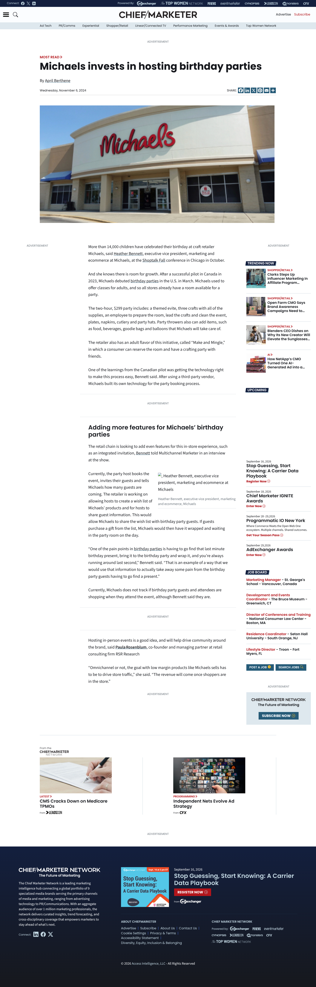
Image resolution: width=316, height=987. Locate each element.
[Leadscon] (54, 813)
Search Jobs (289, 667)
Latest (44, 796)
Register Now (256, 481)
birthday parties (144, 281)
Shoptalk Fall (154, 260)
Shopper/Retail (117, 26)
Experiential (91, 26)
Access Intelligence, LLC (148, 963)
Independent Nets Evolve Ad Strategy (203, 803)
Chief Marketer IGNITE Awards (269, 498)
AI (268, 354)
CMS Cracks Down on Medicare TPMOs (73, 803)
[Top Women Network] (182, 3)
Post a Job (258, 667)
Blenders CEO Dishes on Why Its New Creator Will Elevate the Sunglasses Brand (288, 337)
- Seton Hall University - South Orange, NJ (277, 636)
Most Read (49, 57)
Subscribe (302, 14)
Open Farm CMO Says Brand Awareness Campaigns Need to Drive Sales (286, 309)
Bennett (143, 453)
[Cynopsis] (252, 4)
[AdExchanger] (146, 3)
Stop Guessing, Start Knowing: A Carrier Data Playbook (272, 471)
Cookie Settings (133, 933)
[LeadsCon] (271, 3)
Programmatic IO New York (275, 520)
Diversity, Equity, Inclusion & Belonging (151, 943)
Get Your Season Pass (263, 535)
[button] (6, 14)
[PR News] (212, 3)
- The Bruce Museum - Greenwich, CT (276, 599)
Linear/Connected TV (150, 26)
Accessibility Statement (140, 938)
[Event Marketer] (230, 3)
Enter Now (254, 506)
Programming (184, 796)
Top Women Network (261, 26)
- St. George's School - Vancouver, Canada (275, 581)
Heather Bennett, (129, 254)
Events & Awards (227, 26)
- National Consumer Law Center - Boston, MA (278, 618)
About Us (167, 928)
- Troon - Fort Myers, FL (272, 651)
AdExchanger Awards (269, 550)
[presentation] (157, 164)
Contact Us (188, 928)
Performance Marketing (190, 26)
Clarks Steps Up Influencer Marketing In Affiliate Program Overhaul (287, 280)
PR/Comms (67, 26)
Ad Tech (46, 26)
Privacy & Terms (163, 933)
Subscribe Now (276, 715)
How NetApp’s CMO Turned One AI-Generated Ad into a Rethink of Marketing (285, 365)
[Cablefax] (306, 3)
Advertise (283, 14)
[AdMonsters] (290, 3)
